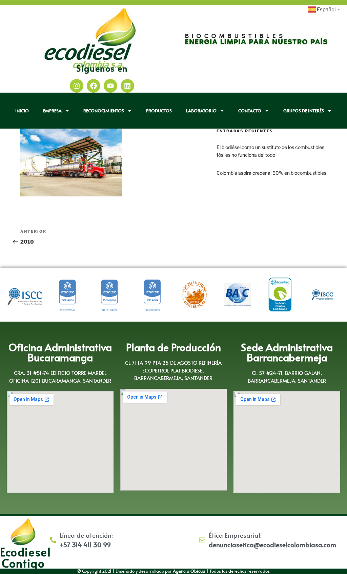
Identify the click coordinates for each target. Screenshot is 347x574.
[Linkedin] (127, 86)
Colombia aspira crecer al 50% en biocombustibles (271, 173)
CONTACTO (249, 111)
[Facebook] (93, 86)
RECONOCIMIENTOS (103, 111)
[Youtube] (110, 86)
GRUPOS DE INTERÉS (303, 111)
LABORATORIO (201, 111)
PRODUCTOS (159, 111)
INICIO (22, 111)
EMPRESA (52, 111)
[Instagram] (76, 86)
